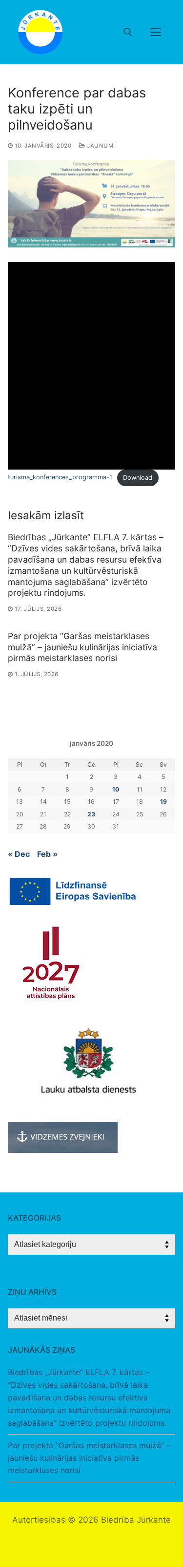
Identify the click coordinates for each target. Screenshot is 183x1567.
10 (115, 789)
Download (137, 477)
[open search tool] (127, 32)
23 (91, 814)
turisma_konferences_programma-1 (60, 477)
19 (163, 801)
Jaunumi (100, 145)
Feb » (47, 854)
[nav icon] (155, 32)
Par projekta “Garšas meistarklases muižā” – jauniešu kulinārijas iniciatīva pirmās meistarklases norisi (82, 647)
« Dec (19, 854)
